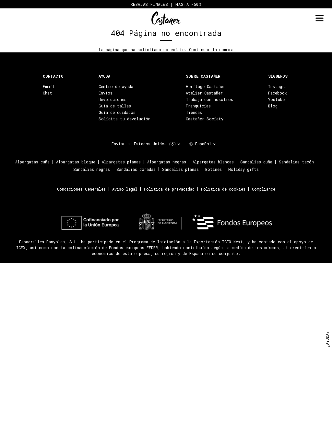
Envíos (106, 92)
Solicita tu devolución (124, 118)
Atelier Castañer (204, 92)
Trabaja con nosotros (209, 99)
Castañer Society (204, 118)
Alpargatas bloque (75, 161)
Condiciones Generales (81, 189)
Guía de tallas (115, 105)
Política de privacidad (169, 189)
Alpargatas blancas (213, 161)
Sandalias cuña (256, 161)
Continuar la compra (211, 49)
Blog (273, 105)
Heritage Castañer (205, 86)
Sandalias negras (91, 169)
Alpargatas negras (166, 161)
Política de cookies (223, 189)
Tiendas (194, 112)
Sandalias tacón (296, 161)
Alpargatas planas (121, 161)
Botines (213, 169)
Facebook (277, 92)
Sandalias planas (180, 169)
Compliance (263, 189)
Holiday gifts (243, 169)
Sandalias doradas (136, 169)
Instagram (278, 86)
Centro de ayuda (116, 86)
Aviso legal (124, 189)
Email (48, 86)
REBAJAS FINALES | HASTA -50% (166, 4)
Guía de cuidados (117, 112)
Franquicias (198, 105)
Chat (47, 92)
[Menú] (319, 18)
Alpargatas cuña (32, 161)
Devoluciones (112, 99)
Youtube (276, 99)
